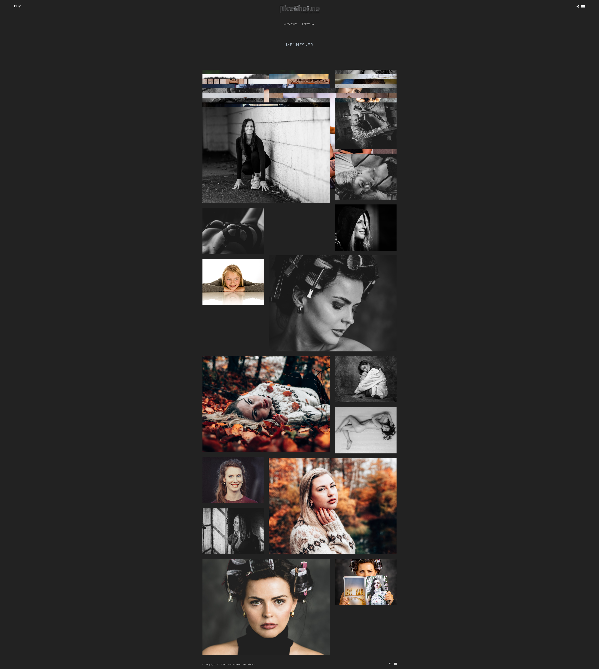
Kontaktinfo (290, 24)
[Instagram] (20, 6)
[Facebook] (15, 6)
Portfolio (308, 24)
